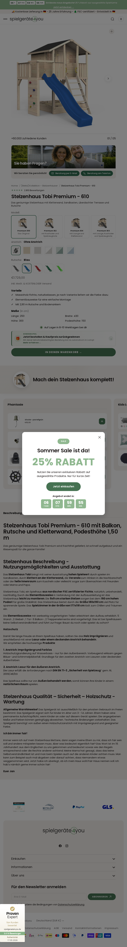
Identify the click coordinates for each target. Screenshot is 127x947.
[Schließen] (99, 437)
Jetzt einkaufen (63, 486)
